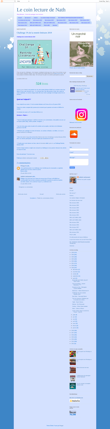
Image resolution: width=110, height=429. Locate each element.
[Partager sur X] (44, 158)
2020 (72, 265)
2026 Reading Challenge (80, 85)
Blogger (61, 425)
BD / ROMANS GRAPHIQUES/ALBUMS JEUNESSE (70, 17)
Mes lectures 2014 (22, 25)
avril (74, 321)
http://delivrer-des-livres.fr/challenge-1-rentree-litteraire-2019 (50, 137)
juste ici (51, 143)
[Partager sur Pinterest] (47, 158)
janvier (74, 327)
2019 (72, 267)
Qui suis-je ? (28, 17)
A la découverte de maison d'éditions (79, 237)
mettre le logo (25, 137)
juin (74, 317)
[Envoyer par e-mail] (41, 158)
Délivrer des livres (58, 73)
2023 (72, 259)
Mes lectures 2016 (74, 22)
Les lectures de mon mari (24, 20)
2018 (72, 330)
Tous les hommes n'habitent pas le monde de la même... (80, 299)
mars (74, 323)
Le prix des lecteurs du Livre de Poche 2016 (81, 239)
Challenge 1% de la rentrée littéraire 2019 (79, 293)
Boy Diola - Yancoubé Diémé (79, 296)
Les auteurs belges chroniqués (48, 17)
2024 (72, 257)
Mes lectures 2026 (37, 20)
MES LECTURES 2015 (35, 25)
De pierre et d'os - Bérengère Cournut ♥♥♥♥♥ (79, 288)
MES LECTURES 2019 (49, 22)
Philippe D (23, 166)
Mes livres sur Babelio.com (76, 397)
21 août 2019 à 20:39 (26, 183)
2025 (72, 254)
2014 (72, 339)
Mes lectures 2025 (49, 20)
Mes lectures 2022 (84, 20)
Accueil (20, 17)
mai (74, 319)
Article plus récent (22, 194)
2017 (72, 332)
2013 (72, 341)
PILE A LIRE (47, 25)
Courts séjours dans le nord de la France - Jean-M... (80, 311)
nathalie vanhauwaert (26, 176)
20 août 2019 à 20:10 (26, 173)
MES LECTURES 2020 (35, 22)
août (74, 278)
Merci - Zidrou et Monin (78, 308)
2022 (72, 261)
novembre (75, 271)
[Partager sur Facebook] (46, 158)
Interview (55, 25)
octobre (75, 274)
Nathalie (77, 88)
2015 (72, 337)
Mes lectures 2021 (22, 22)
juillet (74, 314)
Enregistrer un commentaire (26, 187)
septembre (75, 276)
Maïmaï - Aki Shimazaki (78, 304)
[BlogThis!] (43, 158)
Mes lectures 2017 (85, 22)
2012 (72, 343)
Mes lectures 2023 (73, 20)
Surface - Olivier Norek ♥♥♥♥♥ (79, 306)
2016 (72, 335)
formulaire (42, 143)
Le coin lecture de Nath (41, 10)
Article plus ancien (60, 194)
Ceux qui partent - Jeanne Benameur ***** (78, 284)
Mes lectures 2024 (61, 20)
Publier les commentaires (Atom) (45, 198)
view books (88, 94)
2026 (72, 252)
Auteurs (36, 17)
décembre (75, 269)
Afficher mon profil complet (84, 179)
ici (41, 112)
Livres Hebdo (24, 89)
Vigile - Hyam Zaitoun (77, 302)
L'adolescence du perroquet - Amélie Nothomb (84, 376)
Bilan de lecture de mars (83, 367)
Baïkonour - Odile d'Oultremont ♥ (80, 290)
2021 (72, 263)
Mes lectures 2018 (62, 22)
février (74, 325)
